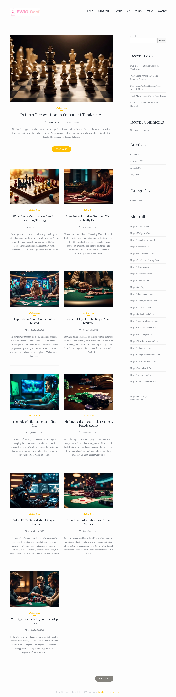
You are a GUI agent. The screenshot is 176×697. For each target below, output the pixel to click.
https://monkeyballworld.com (143, 300)
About (119, 11)
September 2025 (137, 161)
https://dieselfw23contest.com (144, 341)
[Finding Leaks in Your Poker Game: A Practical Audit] (88, 392)
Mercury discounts (138, 399)
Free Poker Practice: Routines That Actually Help (88, 218)
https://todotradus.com (140, 307)
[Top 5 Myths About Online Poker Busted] (34, 289)
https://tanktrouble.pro (140, 374)
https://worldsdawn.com (141, 273)
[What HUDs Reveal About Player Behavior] (34, 490)
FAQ (128, 11)
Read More (63, 150)
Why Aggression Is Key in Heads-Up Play (34, 621)
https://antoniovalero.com (142, 253)
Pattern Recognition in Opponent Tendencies (61, 114)
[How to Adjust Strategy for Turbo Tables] (88, 490)
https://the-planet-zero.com (143, 361)
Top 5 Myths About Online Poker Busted (34, 321)
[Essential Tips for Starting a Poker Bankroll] (88, 289)
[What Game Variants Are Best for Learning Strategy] (34, 186)
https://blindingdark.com (141, 293)
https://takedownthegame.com (144, 320)
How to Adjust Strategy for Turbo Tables (88, 522)
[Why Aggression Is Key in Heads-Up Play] (34, 589)
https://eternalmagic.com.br (143, 239)
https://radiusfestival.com (142, 314)
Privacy (138, 11)
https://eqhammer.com (140, 347)
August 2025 (136, 167)
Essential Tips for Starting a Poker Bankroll (88, 321)
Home (90, 11)
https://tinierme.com (139, 280)
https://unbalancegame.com (143, 327)
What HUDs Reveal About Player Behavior (34, 522)
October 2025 (136, 154)
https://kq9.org (137, 287)
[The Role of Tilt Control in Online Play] (34, 392)
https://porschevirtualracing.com (144, 260)
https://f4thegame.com (140, 266)
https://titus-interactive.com (143, 381)
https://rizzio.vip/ (138, 396)
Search (133, 36)
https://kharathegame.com (142, 334)
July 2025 (134, 174)
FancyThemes (114, 692)
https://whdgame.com (140, 233)
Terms (150, 11)
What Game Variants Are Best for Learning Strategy (34, 218)
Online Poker (104, 11)
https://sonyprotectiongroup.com (145, 354)
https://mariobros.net (139, 226)
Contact (162, 11)
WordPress (102, 692)
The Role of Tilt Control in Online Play (34, 423)
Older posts (104, 678)
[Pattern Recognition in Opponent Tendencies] (61, 68)
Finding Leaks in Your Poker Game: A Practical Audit (88, 423)
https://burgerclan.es (139, 246)
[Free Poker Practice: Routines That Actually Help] (88, 186)
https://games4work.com (141, 368)
